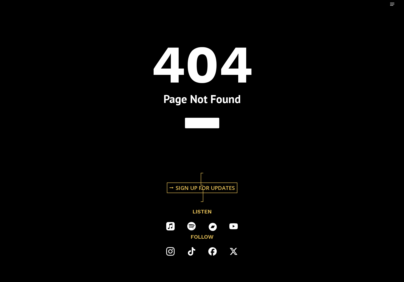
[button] (392, 4)
